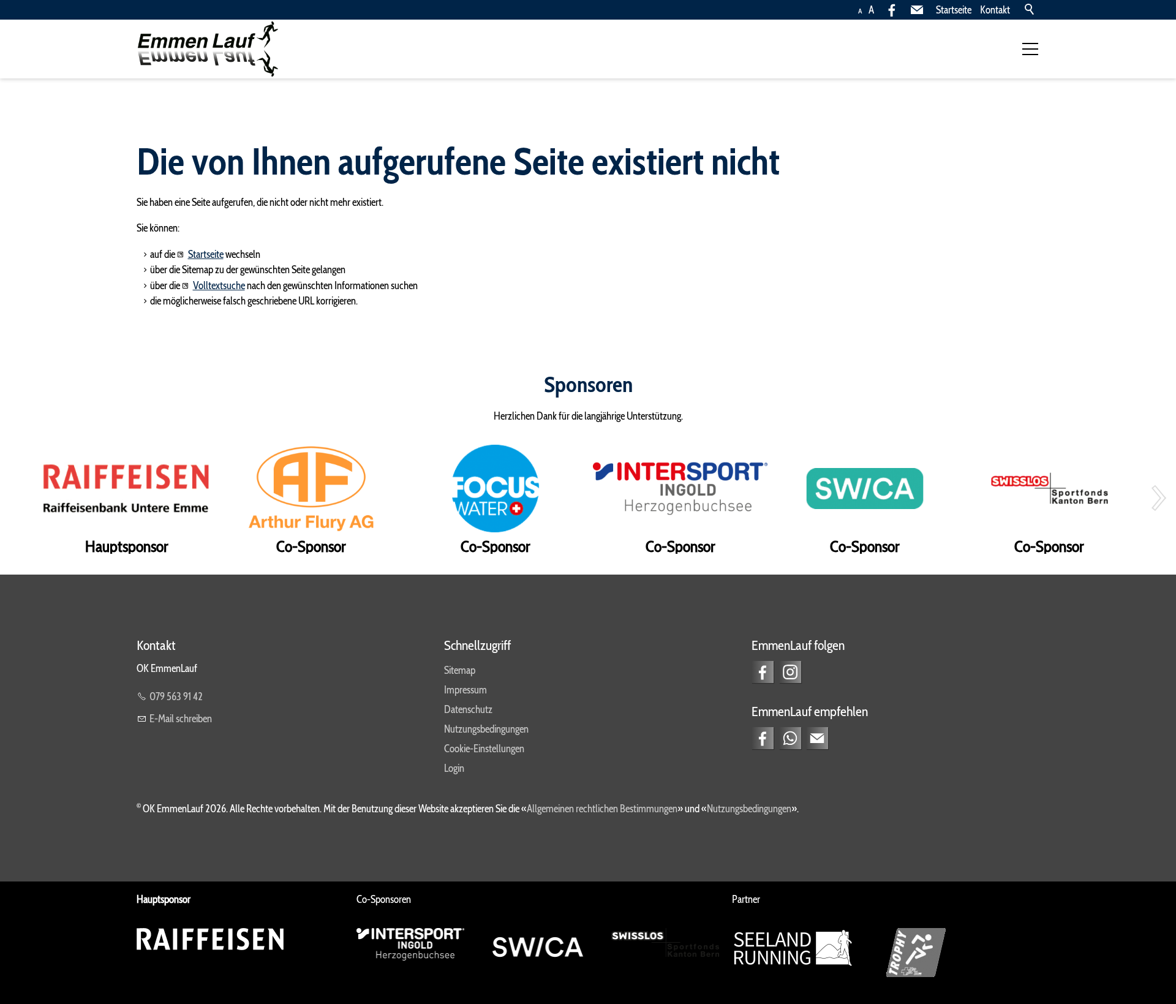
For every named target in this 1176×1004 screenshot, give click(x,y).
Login (454, 768)
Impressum (465, 690)
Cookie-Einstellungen (484, 748)
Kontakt (995, 10)
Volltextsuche (219, 285)
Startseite (953, 10)
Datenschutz (468, 709)
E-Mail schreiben (180, 718)
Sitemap (459, 670)
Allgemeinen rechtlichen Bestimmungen (602, 808)
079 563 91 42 (176, 696)
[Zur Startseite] (207, 49)
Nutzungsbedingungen (486, 729)
